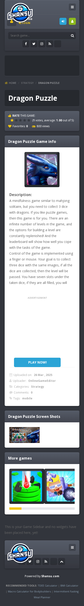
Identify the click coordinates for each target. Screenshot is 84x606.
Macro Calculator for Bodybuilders (29, 591)
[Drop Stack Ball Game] (26, 486)
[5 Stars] (29, 120)
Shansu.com (50, 576)
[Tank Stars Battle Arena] (61, 486)
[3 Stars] (21, 120)
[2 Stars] (17, 120)
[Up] (61, 561)
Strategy (27, 83)
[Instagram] (41, 43)
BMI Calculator (69, 585)
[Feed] (49, 43)
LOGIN (63, 21)
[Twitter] (33, 43)
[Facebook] (25, 43)
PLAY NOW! (37, 362)
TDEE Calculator (47, 585)
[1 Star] (12, 120)
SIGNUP (72, 21)
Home (12, 83)
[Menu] (72, 7)
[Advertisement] (45, 64)
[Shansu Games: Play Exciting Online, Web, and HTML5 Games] (20, 12)
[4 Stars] (25, 120)
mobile (27, 398)
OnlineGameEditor (42, 381)
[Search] (72, 35)
